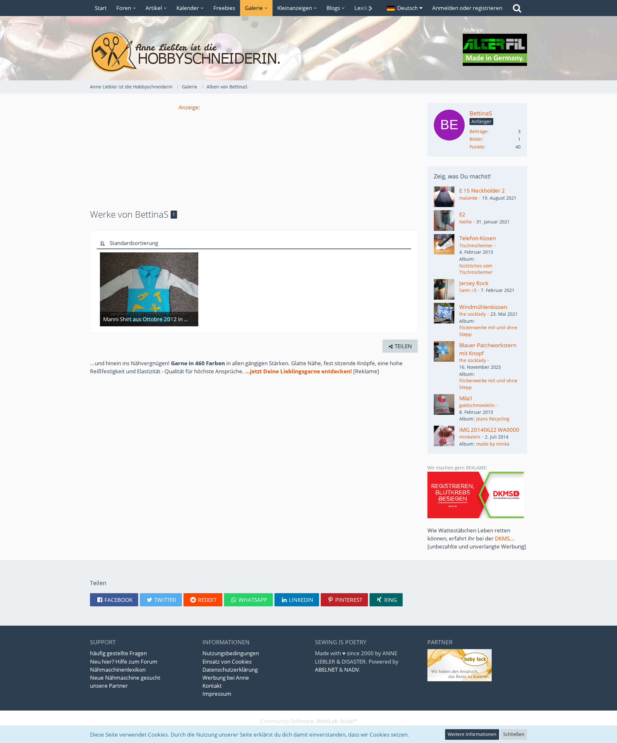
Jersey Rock (473, 283)
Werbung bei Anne (225, 677)
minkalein (469, 437)
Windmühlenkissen (483, 307)
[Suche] (517, 8)
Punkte (476, 147)
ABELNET (326, 669)
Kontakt (212, 685)
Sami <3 (467, 290)
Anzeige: (189, 107)
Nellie (465, 222)
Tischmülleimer (476, 245)
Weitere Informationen (472, 734)
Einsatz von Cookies (227, 661)
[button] (404, 8)
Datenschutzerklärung (230, 669)
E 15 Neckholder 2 (482, 190)
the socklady (472, 314)
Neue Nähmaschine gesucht (125, 677)
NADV (351, 669)
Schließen (513, 734)
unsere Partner (109, 685)
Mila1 (466, 398)
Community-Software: (308, 721)
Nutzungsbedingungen (230, 653)
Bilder (475, 139)
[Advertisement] (254, 156)
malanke (468, 198)
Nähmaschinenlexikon (118, 669)
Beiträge (478, 131)
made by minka (492, 444)
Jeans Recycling (492, 419)
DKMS (502, 538)
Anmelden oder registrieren (467, 8)
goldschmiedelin (477, 405)
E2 (462, 214)
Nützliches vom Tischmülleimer (476, 269)
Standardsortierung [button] (134, 243)
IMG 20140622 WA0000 (489, 429)
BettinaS (480, 113)
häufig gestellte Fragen (118, 653)
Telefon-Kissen (477, 238)
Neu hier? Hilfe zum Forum (123, 661)
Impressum (216, 693)
